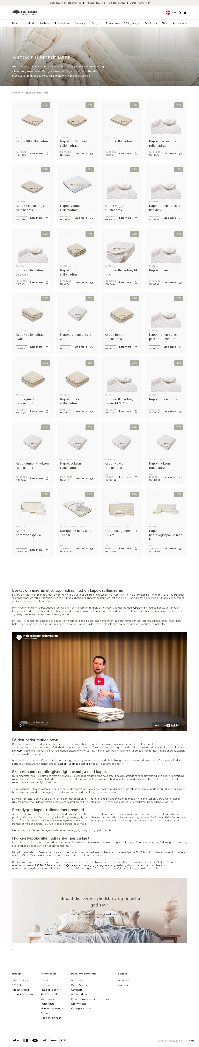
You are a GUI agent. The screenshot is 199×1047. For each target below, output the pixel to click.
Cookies (45, 1013)
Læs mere (36, 153)
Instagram (124, 985)
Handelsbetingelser (52, 1008)
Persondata (47, 1003)
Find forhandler (50, 994)
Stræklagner (81, 23)
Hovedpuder (29, 23)
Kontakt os (47, 985)
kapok (136, 607)
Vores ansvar (48, 999)
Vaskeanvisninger (51, 1017)
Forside (16, 92)
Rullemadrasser (63, 23)
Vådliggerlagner (132, 23)
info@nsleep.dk (71, 865)
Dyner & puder (80, 985)
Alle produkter (180, 23)
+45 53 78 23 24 (41, 865)
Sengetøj (96, 23)
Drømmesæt (78, 1003)
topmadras (96, 611)
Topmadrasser (113, 23)
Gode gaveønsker (81, 1008)
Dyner (15, 23)
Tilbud (165, 23)
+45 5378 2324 (25, 994)
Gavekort (76, 989)
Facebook (124, 980)
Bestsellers (77, 980)
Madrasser (45, 23)
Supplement (151, 23)
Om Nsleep (47, 980)
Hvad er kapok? (50, 989)
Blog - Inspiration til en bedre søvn (91, 999)
